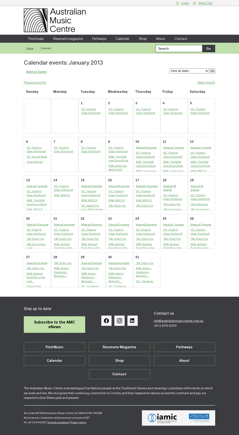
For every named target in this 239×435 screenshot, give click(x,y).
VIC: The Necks (90, 286)
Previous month (35, 82)
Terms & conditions (58, 422)
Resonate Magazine (119, 347)
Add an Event (36, 72)
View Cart (205, 3)
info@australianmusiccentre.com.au (179, 321)
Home (29, 48)
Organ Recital (35, 161)
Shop (143, 39)
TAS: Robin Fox (117, 205)
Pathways (99, 39)
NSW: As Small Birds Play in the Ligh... (63, 248)
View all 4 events (91, 186)
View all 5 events (146, 147)
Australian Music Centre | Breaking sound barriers (55, 20)
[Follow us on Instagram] (119, 321)
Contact (181, 39)
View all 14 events (147, 186)
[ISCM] (199, 418)
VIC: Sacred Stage (37, 156)
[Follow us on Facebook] (106, 321)
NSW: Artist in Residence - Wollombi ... (61, 272)
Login (185, 3)
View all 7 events (173, 147)
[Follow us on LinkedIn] (132, 321)
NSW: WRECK (198, 171)
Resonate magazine (68, 39)
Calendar (123, 39)
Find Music (54, 347)
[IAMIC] (163, 418)
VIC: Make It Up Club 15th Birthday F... (92, 209)
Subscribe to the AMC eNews (54, 324)
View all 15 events (38, 224)
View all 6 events (119, 186)
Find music (36, 39)
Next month (206, 82)
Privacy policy (78, 422)
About (160, 39)
